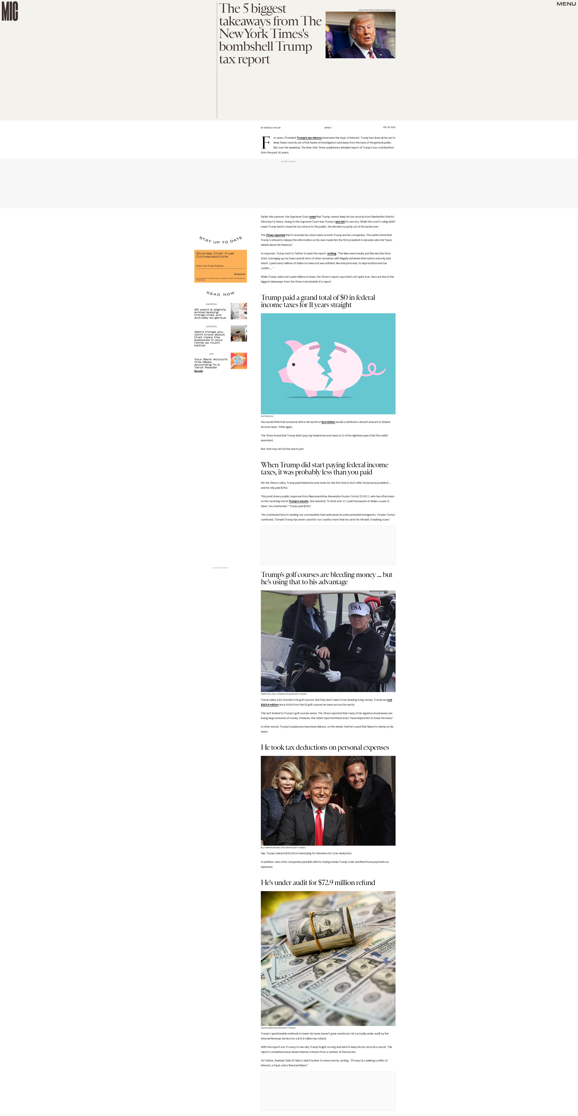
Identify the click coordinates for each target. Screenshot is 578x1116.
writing (331, 253)
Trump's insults (298, 501)
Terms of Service (236, 278)
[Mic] (10, 11)
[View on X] (328, 545)
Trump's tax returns (309, 137)
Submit (239, 273)
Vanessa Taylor (272, 128)
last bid (340, 221)
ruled (312, 216)
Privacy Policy (200, 280)
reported (275, 235)
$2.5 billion (328, 422)
